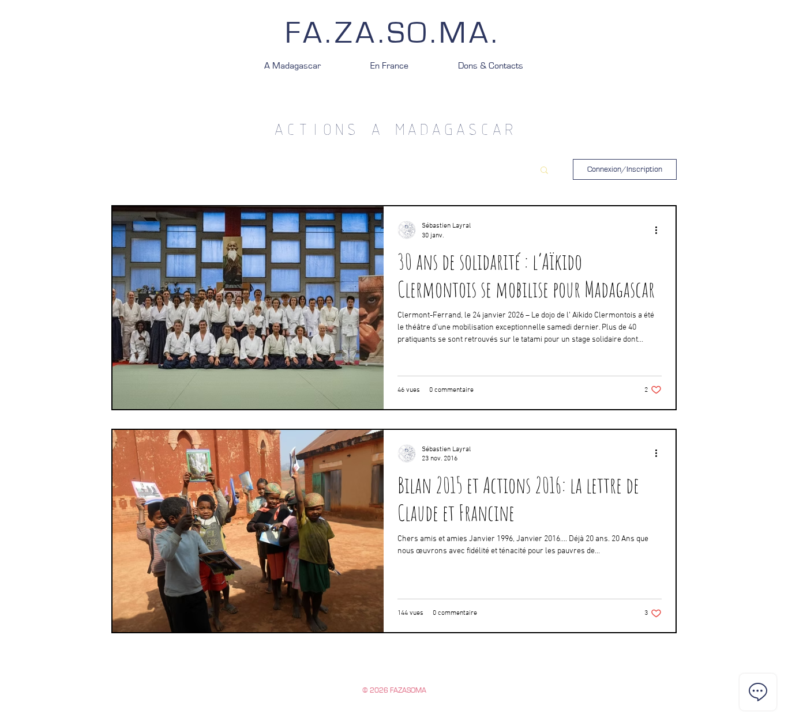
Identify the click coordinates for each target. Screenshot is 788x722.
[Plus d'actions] (660, 230)
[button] (544, 171)
